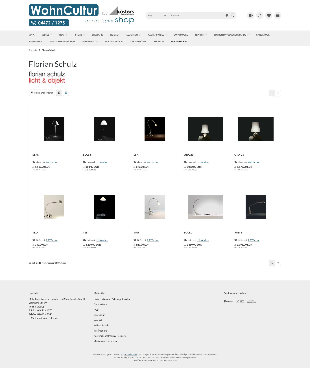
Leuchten (132, 34)
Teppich (199, 34)
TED (35, 232)
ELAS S (87, 154)
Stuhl (78, 34)
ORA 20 (189, 154)
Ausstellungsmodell (62, 41)
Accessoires (112, 41)
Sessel (45, 34)
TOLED (188, 232)
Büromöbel (181, 34)
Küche (157, 41)
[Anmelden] (259, 15)
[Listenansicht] (66, 93)
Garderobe (263, 34)
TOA (136, 232)
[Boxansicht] (59, 93)
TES (85, 232)
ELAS (35, 154)
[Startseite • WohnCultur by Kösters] (81, 25)
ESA (136, 154)
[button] (157, 15)
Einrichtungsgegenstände (230, 34)
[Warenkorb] (268, 15)
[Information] (227, 15)
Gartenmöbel (138, 41)
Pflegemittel (90, 41)
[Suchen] (232, 15)
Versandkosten (130, 354)
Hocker (114, 34)
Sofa (31, 34)
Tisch (62, 34)
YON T (238, 232)
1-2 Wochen (52, 162)
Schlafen (34, 41)
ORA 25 (239, 154)
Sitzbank (97, 34)
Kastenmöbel (156, 34)
